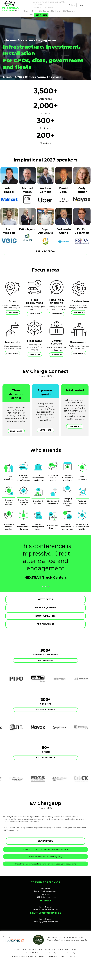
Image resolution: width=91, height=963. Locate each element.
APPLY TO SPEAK (45, 251)
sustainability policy (54, 953)
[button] (42, 586)
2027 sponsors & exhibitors (49, 11)
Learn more (12, 312)
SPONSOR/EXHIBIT (45, 607)
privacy (41, 956)
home (25, 11)
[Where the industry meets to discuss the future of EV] (11, 6)
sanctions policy (69, 953)
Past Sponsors (45, 660)
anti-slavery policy (35, 949)
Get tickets (41, 15)
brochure (72, 956)
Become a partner (45, 758)
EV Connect (28, 14)
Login (81, 5)
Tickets (72, 5)
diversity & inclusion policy (35, 953)
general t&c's (52, 956)
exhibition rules (17, 953)
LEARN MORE (45, 841)
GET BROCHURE (45, 624)
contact (62, 956)
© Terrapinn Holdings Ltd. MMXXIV (24, 956)
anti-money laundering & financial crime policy (61, 949)
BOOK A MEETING (45, 616)
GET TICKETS (45, 599)
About (33, 11)
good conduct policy (19, 949)
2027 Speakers (69, 11)
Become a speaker (45, 710)
